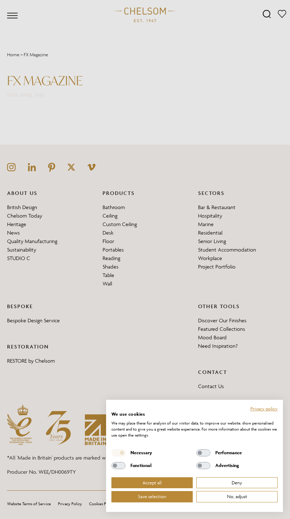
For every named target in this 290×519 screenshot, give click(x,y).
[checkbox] (118, 452)
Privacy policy (264, 408)
